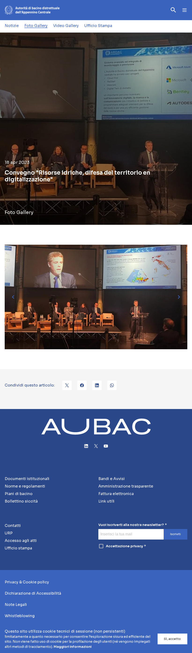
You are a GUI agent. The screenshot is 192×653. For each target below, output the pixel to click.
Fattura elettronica (116, 493)
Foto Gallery (36, 25)
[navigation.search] (173, 10)
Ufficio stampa (18, 548)
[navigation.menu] (184, 10)
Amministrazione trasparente (125, 486)
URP (9, 533)
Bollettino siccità (21, 501)
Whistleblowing (20, 615)
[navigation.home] (32, 10)
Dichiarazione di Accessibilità (33, 593)
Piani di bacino (19, 493)
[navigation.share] (67, 385)
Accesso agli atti (21, 540)
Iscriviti (175, 534)
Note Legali (16, 604)
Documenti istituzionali (27, 478)
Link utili (106, 501)
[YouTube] (106, 446)
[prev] (13, 297)
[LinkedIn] (86, 446)
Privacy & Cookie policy (27, 582)
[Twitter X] (96, 446)
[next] (178, 297)
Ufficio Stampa (98, 25)
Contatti (13, 525)
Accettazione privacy (124, 546)
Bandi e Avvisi (111, 478)
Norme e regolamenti (25, 486)
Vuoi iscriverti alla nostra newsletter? (131, 525)
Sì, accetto (172, 639)
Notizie (12, 25)
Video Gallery (66, 25)
